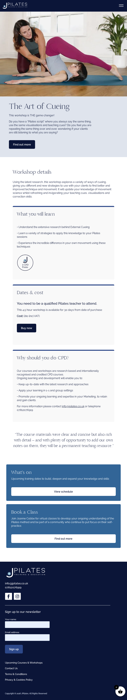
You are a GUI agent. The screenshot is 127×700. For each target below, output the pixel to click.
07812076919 (13, 587)
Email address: (12, 632)
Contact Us (11, 668)
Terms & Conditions (16, 674)
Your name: (11, 619)
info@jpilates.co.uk (73, 406)
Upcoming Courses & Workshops (23, 662)
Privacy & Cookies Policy (19, 679)
